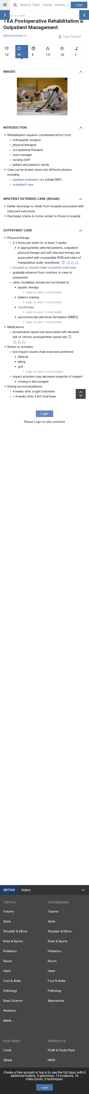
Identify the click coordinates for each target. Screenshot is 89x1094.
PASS (51, 1060)
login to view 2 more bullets (44, 371)
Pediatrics (10, 951)
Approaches (56, 1001)
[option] (43, 96)
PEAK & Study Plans (61, 1050)
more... (8, 1020)
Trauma (8, 911)
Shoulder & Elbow (15, 931)
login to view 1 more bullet (44, 292)
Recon (7, 961)
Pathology (10, 991)
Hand (6, 971)
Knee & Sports (13, 941)
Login (79, 4)
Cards (7, 1050)
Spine (7, 921)
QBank (7, 1060)
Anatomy (9, 1010)
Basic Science (12, 1001)
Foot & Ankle (12, 981)
